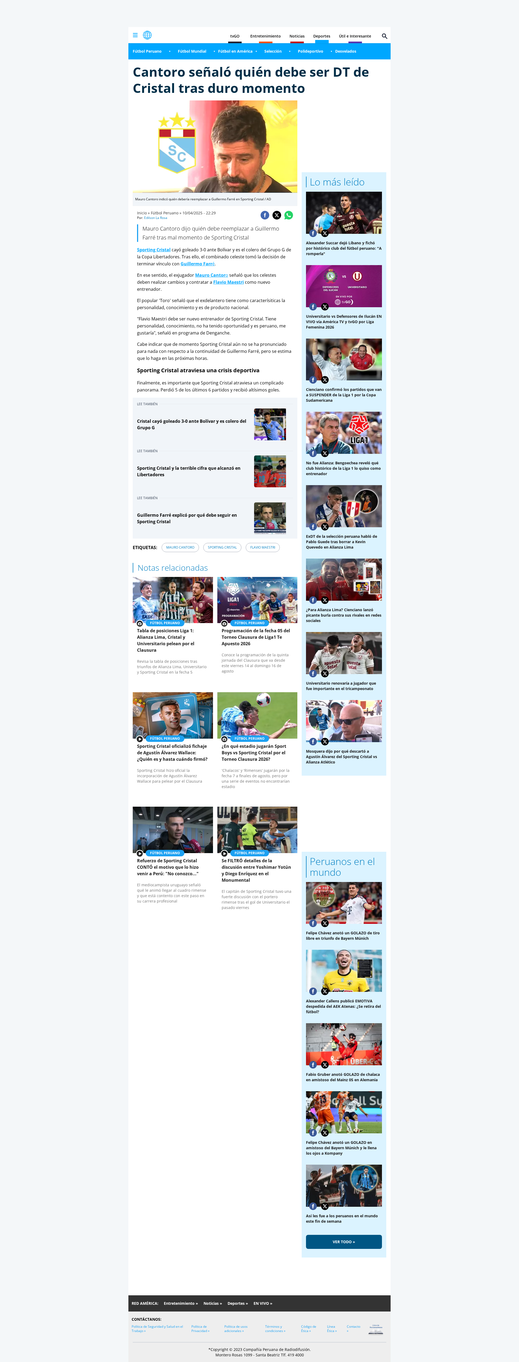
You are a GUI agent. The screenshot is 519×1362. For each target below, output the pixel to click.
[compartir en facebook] (265, 215)
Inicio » (143, 212)
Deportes (321, 36)
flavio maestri (262, 547)
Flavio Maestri (228, 282)
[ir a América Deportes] (147, 35)
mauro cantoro (180, 547)
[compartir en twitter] (276, 215)
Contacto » (353, 1328)
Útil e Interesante (355, 36)
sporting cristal (222, 547)
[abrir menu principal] (135, 35)
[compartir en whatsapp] (288, 215)
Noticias (297, 36)
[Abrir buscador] (385, 36)
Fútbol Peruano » (166, 212)
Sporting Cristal (154, 250)
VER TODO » (344, 1241)
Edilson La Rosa (155, 217)
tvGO (234, 36)
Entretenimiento (265, 36)
